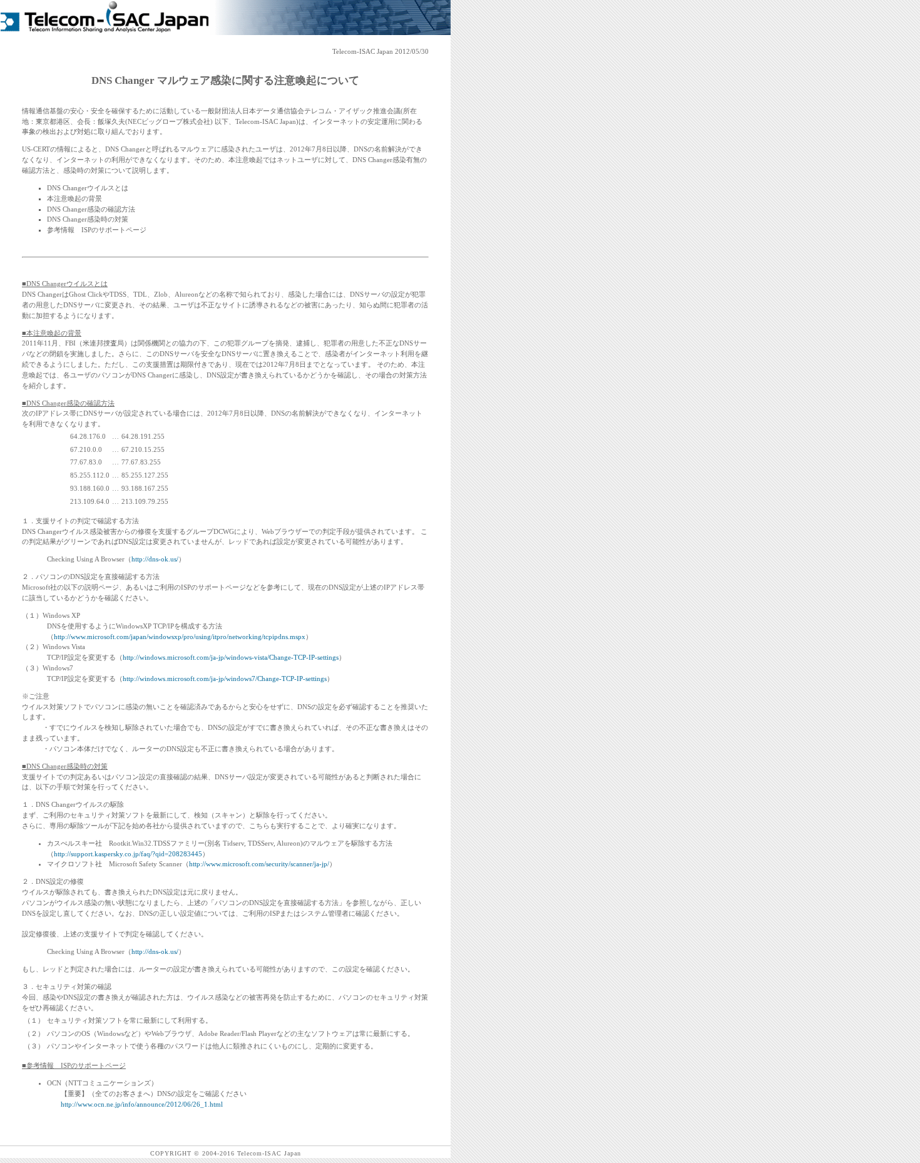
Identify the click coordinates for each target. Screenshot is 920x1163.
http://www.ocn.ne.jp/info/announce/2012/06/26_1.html (142, 1104)
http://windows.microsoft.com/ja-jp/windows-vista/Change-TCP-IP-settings (231, 657)
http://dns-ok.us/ (154, 559)
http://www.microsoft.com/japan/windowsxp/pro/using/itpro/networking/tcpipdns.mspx (179, 636)
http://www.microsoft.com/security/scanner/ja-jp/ (259, 864)
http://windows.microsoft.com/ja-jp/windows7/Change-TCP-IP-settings (225, 678)
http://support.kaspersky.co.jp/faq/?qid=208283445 (128, 854)
